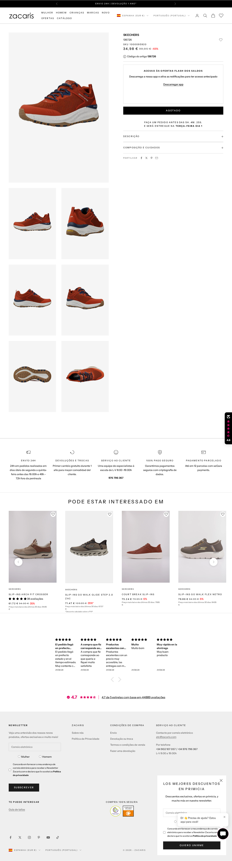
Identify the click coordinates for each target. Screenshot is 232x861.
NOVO (106, 12)
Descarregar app (173, 84)
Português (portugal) (170, 15)
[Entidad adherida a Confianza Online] (122, 811)
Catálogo (64, 18)
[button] (113, 679)
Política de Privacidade (85, 738)
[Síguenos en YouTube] (48, 837)
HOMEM (61, 12)
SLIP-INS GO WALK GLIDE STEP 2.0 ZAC (89, 596)
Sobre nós (78, 732)
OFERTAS (47, 18)
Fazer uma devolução (122, 751)
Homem (47, 756)
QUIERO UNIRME (192, 845)
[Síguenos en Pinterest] (39, 837)
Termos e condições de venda (127, 744)
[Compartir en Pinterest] (151, 157)
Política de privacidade (205, 836)
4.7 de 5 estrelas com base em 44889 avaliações (133, 697)
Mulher (25, 756)
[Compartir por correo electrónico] (156, 157)
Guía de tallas (17, 809)
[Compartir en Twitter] (146, 157)
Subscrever (24, 787)
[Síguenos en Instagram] (29, 837)
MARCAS (93, 12)
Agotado (173, 110)
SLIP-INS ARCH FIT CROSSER (28, 594)
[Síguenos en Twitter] (20, 837)
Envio (113, 732)
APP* (154, 4)
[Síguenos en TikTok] (57, 837)
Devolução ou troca (121, 738)
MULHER (47, 12)
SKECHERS (131, 35)
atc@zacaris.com (166, 737)
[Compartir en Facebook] (141, 157)
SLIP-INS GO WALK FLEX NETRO (200, 594)
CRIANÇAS (77, 12)
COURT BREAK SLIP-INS (138, 594)
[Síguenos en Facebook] (10, 837)
